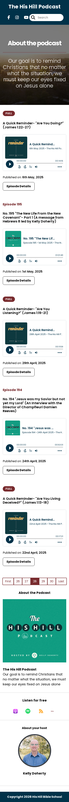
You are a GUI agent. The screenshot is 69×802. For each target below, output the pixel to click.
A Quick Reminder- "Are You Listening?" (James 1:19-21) (26, 311)
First (8, 581)
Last (61, 581)
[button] (52, 711)
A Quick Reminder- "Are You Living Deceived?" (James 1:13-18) (31, 500)
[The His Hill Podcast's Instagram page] (15, 17)
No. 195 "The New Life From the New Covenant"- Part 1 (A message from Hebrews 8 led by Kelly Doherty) (33, 217)
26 (18, 581)
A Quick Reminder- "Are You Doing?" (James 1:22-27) (33, 125)
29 (43, 581)
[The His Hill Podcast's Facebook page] (9, 17)
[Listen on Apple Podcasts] (15, 711)
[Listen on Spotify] (28, 711)
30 (51, 581)
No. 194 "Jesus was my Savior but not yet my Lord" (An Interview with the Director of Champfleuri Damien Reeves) (34, 405)
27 (26, 581)
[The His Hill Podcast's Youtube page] (24, 17)
